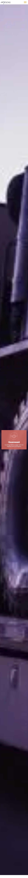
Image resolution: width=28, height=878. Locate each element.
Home (6, 2)
